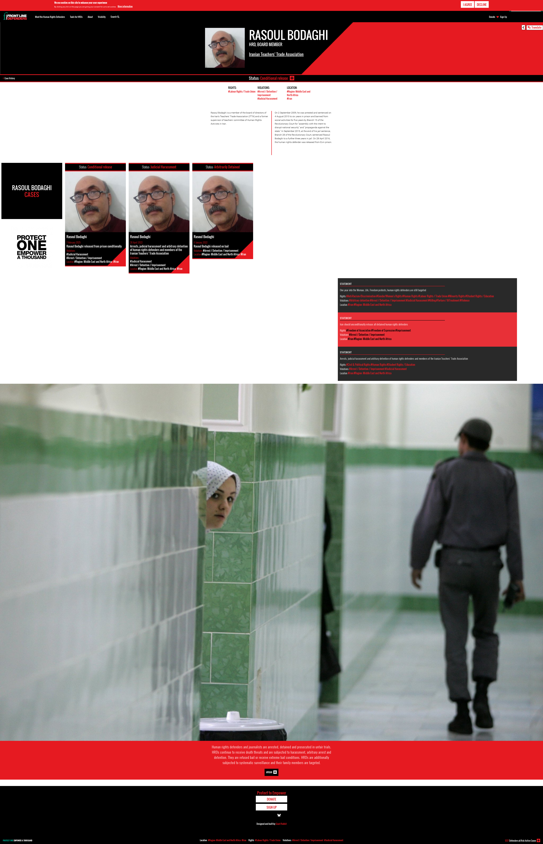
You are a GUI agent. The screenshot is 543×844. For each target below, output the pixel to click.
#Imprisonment (403, 330)
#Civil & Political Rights (358, 364)
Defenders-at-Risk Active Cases (520, 840)
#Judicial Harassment (267, 98)
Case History (10, 78)
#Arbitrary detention (359, 300)
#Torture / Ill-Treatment (447, 300)
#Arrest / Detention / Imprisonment (267, 93)
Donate (492, 16)
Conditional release (274, 78)
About (90, 17)
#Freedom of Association (358, 330)
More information (125, 6)
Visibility (102, 17)
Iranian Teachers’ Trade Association (276, 54)
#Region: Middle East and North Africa (372, 304)
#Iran (289, 98)
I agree (467, 4)
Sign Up (503, 16)
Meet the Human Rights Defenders (50, 17)
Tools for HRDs (76, 17)
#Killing (432, 300)
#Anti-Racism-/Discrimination (361, 296)
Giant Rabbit (281, 823)
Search (114, 16)
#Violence (464, 300)
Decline (482, 4)
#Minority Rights (456, 296)
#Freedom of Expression (383, 330)
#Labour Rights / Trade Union (241, 91)
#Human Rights (410, 296)
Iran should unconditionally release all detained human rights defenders (374, 324)
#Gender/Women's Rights (389, 296)
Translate (536, 27)
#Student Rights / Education (479, 296)
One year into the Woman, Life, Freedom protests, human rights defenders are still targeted (383, 290)
